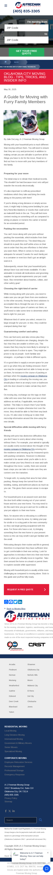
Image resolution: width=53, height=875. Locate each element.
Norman (12, 675)
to (46, 34)
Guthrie (12, 691)
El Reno (31, 691)
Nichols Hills (33, 675)
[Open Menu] (6, 5)
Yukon (11, 712)
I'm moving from (37, 22)
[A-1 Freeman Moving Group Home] (27, 5)
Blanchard (13, 707)
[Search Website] (40, 820)
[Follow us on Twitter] (9, 812)
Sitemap (8, 801)
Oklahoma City (33, 670)
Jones (30, 707)
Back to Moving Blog (16, 609)
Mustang (12, 680)
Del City (31, 696)
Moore (30, 680)
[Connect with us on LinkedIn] (13, 812)
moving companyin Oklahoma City (19, 449)
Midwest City (33, 686)
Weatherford (14, 686)
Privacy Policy (11, 798)
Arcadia (12, 664)
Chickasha (32, 701)
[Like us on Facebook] (6, 812)
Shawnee (31, 664)
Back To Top (10, 856)
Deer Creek (13, 701)
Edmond (12, 696)
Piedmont (13, 670)
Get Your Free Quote (26, 52)
